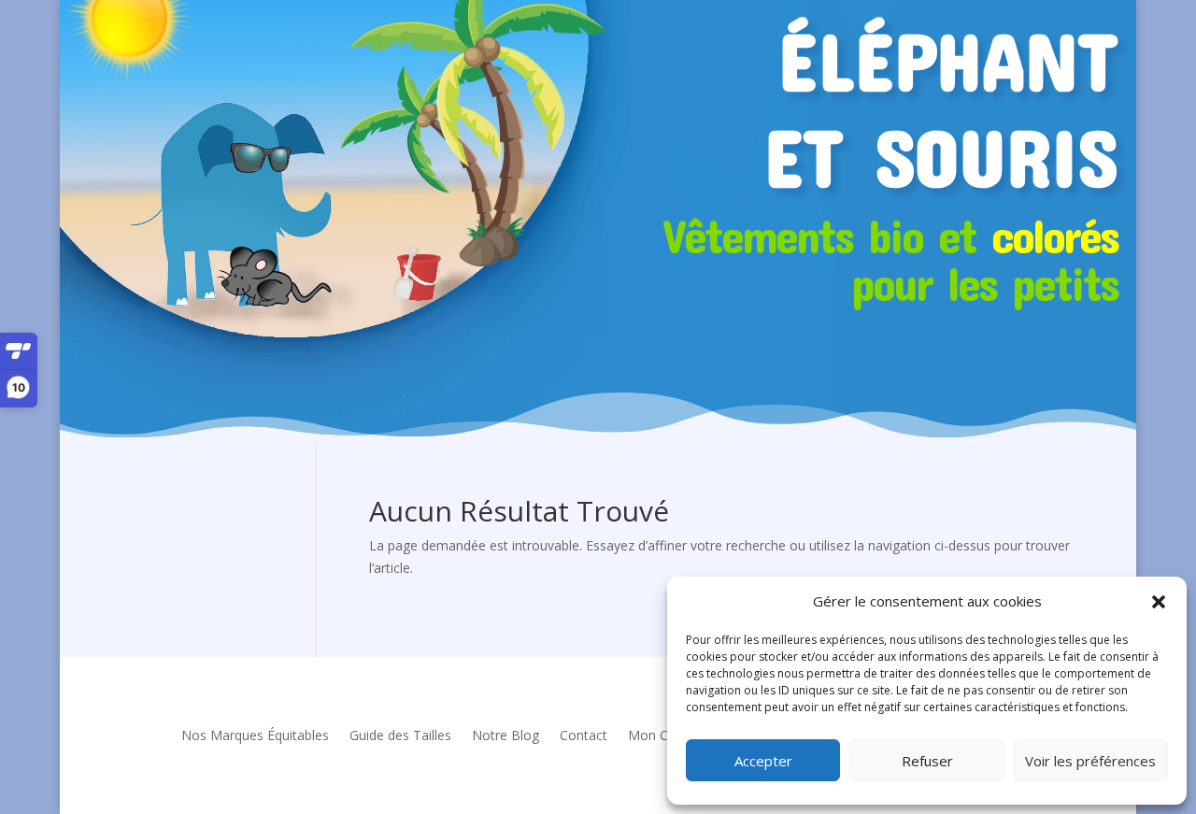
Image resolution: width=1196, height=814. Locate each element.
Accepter (763, 760)
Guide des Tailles (400, 735)
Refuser (927, 760)
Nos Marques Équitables (255, 735)
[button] (1158, 602)
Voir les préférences (1090, 760)
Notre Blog (505, 735)
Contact (583, 735)
